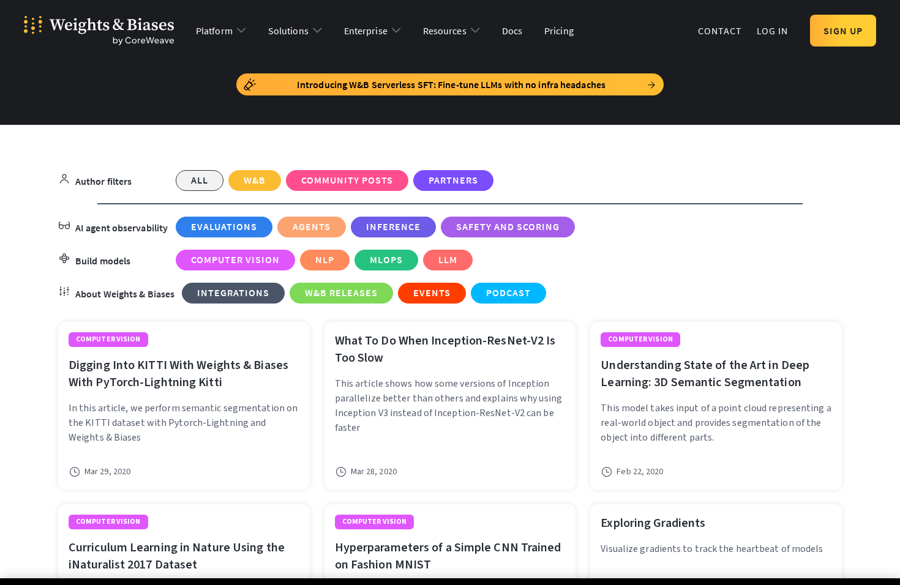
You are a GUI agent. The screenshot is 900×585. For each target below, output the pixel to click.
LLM (447, 259)
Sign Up (843, 30)
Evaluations (224, 226)
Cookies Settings (602, 569)
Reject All (689, 569)
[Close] (880, 569)
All (199, 180)
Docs (512, 30)
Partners (453, 180)
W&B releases (341, 292)
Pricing (559, 30)
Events (432, 292)
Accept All (775, 569)
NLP (324, 259)
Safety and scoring (508, 226)
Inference (393, 226)
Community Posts (347, 180)
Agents (312, 226)
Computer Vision (235, 259)
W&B (255, 180)
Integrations (233, 292)
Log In (773, 30)
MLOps (386, 259)
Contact (720, 30)
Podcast (508, 292)
